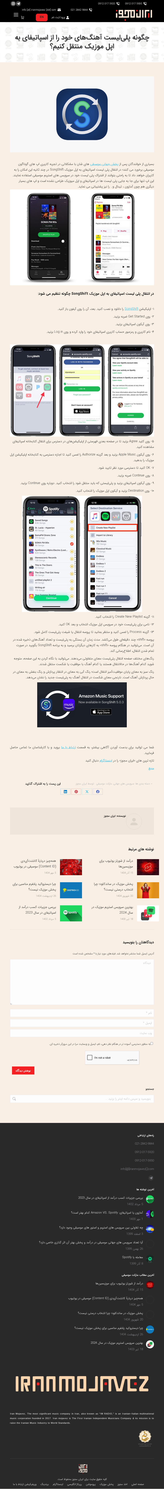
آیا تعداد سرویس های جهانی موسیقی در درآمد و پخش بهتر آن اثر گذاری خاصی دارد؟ (91, 1242)
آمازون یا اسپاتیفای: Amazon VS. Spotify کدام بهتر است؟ (107, 1212)
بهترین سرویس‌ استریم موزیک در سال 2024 (112, 910)
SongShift (131, 308)
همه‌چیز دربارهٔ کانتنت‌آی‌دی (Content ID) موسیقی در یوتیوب (35, 863)
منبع (151, 768)
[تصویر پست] (148, 867)
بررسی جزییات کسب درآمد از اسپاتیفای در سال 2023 (37, 910)
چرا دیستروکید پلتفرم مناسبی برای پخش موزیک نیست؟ (34, 886)
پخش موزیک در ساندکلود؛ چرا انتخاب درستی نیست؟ (113, 886)
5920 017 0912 (106, 4)
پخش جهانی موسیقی (104, 164)
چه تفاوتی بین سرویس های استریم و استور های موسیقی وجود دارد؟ (101, 1227)
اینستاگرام (106, 760)
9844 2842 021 (79, 10)
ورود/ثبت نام (58, 17)
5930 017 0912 (133, 4)
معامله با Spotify (132, 1257)
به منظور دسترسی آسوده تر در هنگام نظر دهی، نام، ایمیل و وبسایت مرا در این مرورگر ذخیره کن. (99, 1044)
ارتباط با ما (68, 747)
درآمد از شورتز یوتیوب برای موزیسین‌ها (116, 863)
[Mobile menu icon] (16, 15)
